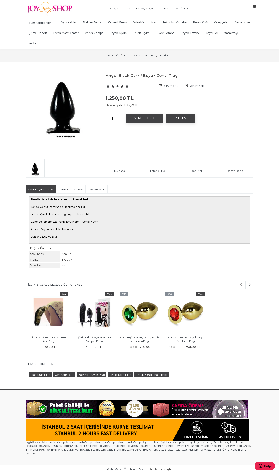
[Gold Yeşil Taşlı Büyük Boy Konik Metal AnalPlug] (139, 312)
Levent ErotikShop (187, 446)
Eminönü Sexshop (38, 449)
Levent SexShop (162, 446)
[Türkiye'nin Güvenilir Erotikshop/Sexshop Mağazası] (49, 14)
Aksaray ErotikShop (237, 446)
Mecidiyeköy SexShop (196, 442)
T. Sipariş (119, 170)
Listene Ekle (157, 170)
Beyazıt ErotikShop (115, 449)
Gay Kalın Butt (64, 375)
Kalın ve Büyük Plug (91, 375)
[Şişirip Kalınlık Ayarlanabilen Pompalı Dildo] (94, 312)
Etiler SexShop (88, 446)
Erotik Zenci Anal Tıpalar (151, 375)
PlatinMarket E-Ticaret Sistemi (128, 469)
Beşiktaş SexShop (37, 446)
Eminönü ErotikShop (65, 449)
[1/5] (108, 86)
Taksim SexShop (104, 442)
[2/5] (110, 86)
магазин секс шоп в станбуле (209, 449)
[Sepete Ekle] (144, 118)
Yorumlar (171, 86)
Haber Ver (196, 170)
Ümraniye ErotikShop (143, 449)
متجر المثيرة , (33, 442)
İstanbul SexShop (53, 442)
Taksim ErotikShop (128, 442)
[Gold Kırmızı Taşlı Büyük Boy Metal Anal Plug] (185, 312)
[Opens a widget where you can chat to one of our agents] (264, 466)
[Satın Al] (180, 118)
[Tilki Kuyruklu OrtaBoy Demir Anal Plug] (48, 312)
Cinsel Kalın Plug (120, 375)
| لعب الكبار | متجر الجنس (172, 449)
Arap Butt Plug (40, 375)
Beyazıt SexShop (91, 449)
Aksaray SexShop (212, 446)
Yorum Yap (197, 86)
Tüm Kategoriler (40, 22)
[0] (251, 9)
